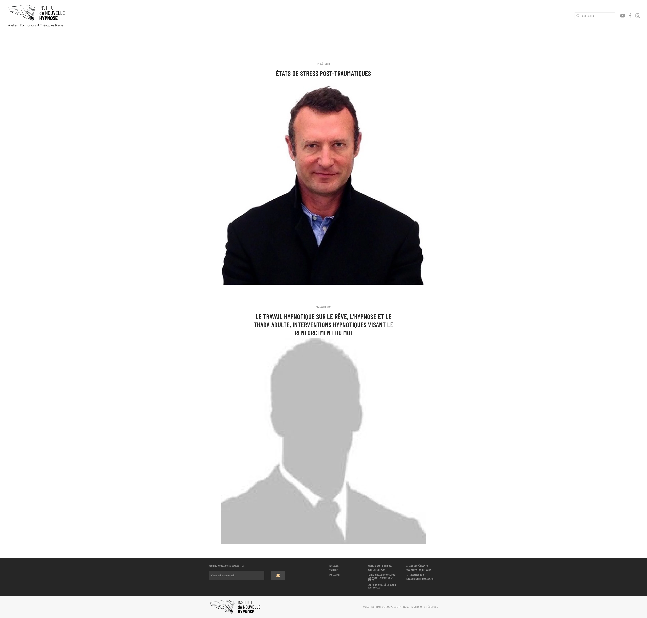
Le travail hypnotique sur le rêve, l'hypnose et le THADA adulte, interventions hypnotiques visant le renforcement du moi (323, 324)
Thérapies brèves (376, 570)
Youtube (333, 570)
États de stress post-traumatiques (323, 73)
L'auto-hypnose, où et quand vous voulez (382, 586)
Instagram (334, 574)
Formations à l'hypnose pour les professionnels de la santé (382, 577)
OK (278, 575)
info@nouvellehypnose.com (420, 579)
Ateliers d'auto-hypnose (380, 565)
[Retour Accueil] (36, 15)
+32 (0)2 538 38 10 (416, 574)
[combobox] (595, 15)
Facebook (333, 565)
